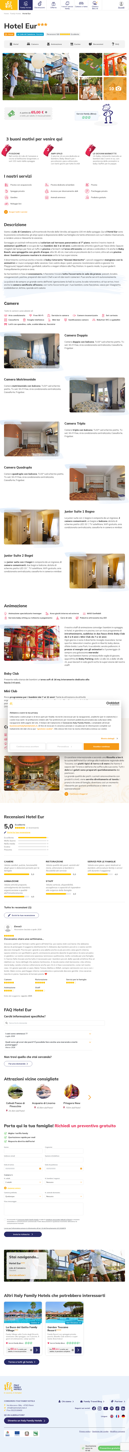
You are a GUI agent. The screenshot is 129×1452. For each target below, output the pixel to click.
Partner (119, 1401)
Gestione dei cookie (100, 1431)
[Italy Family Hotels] (9, 5)
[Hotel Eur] (40, 76)
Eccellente (63, 34)
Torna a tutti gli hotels (20, 1361)
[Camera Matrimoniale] (97, 394)
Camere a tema (81, 6)
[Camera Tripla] (31, 439)
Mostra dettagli (108, 738)
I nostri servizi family (67, 7)
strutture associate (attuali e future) (59, 1220)
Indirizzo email (9, 1156)
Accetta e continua (101, 746)
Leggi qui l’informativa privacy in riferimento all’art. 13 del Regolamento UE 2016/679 (35, 1228)
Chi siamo (67, 1401)
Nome (6, 1147)
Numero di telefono (52, 1156)
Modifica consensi (117, 1431)
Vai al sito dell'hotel (16, 1275)
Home (6, 13)
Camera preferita (10, 1193)
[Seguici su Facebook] (94, 1408)
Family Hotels (25, 7)
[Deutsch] (123, 1416)
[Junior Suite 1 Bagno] (31, 527)
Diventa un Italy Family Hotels (25, 1420)
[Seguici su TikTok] (117, 1408)
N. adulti (7, 1178)
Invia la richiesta (21, 1234)
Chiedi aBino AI (95, 7)
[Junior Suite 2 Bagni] (97, 571)
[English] (111, 1416)
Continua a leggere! (79, 794)
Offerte (53, 7)
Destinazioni (40, 7)
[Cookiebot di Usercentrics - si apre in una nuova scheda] (108, 704)
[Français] (117, 1416)
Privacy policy (84, 1431)
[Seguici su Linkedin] (123, 1408)
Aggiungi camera (14, 1188)
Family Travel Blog (93, 1401)
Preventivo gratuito (110, 1448)
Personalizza (63, 746)
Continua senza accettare (28, 746)
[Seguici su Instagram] (100, 1408)
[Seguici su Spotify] (112, 1408)
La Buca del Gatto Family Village (21, 1329)
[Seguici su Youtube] (105, 1408)
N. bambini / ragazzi (52, 1178)
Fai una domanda (17, 1063)
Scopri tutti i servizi (18, 212)
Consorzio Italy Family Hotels (28, 1220)
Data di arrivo (9, 1165)
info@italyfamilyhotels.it (17, 1408)
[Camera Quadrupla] (97, 483)
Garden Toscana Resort (57, 1329)
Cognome (48, 1147)
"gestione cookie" (45, 729)
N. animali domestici (52, 1193)
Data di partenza (51, 1165)
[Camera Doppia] (31, 350)
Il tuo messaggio (10, 1201)
